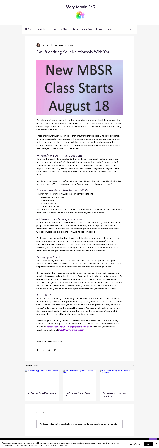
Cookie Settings (135, 444)
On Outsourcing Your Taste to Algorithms (116, 394)
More (110, 29)
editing (75, 29)
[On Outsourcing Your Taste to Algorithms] (117, 379)
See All (131, 365)
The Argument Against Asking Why (78, 394)
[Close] (156, 444)
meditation (57, 342)
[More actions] (121, 45)
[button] (131, 29)
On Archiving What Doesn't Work (42, 392)
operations (87, 29)
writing (64, 29)
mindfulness (42, 29)
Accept (148, 444)
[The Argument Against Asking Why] (79, 379)
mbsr (54, 29)
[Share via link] (55, 350)
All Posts (28, 29)
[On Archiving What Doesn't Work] (42, 379)
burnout (99, 29)
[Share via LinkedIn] (49, 350)
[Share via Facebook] (37, 350)
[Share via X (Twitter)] (43, 350)
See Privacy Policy (61, 445)
